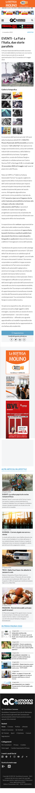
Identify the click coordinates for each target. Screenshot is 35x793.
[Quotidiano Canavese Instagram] (14, 756)
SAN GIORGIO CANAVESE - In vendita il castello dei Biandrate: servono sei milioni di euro (21, 656)
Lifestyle (30, 32)
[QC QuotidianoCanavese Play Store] (3, 766)
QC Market (5, 733)
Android (13, 719)
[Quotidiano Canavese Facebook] (10, 756)
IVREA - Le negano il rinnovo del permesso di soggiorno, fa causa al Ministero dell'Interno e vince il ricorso (22, 676)
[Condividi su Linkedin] (20, 339)
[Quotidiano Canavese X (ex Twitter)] (6, 756)
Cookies (23, 745)
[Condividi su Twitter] (15, 339)
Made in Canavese (7, 730)
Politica (17, 726)
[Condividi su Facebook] (11, 339)
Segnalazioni (5, 736)
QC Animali (19, 730)
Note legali (5, 748)
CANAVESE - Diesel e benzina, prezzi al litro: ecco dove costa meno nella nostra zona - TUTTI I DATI (22, 666)
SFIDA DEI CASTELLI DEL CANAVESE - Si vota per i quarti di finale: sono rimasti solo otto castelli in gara (22, 635)
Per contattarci (6, 745)
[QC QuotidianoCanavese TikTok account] (22, 756)
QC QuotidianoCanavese (21, 776)
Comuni (28, 733)
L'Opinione (20, 733)
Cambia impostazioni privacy (20, 748)
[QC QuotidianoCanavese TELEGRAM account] (26, 756)
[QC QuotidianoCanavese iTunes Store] (9, 766)
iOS (8, 719)
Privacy (16, 745)
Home (3, 726)
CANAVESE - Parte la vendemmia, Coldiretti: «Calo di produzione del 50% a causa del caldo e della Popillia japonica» (22, 646)
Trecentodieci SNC (13, 784)
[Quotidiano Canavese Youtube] (18, 756)
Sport (12, 733)
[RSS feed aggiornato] (2, 756)
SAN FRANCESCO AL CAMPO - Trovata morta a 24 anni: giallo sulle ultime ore (22, 686)
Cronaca (10, 726)
